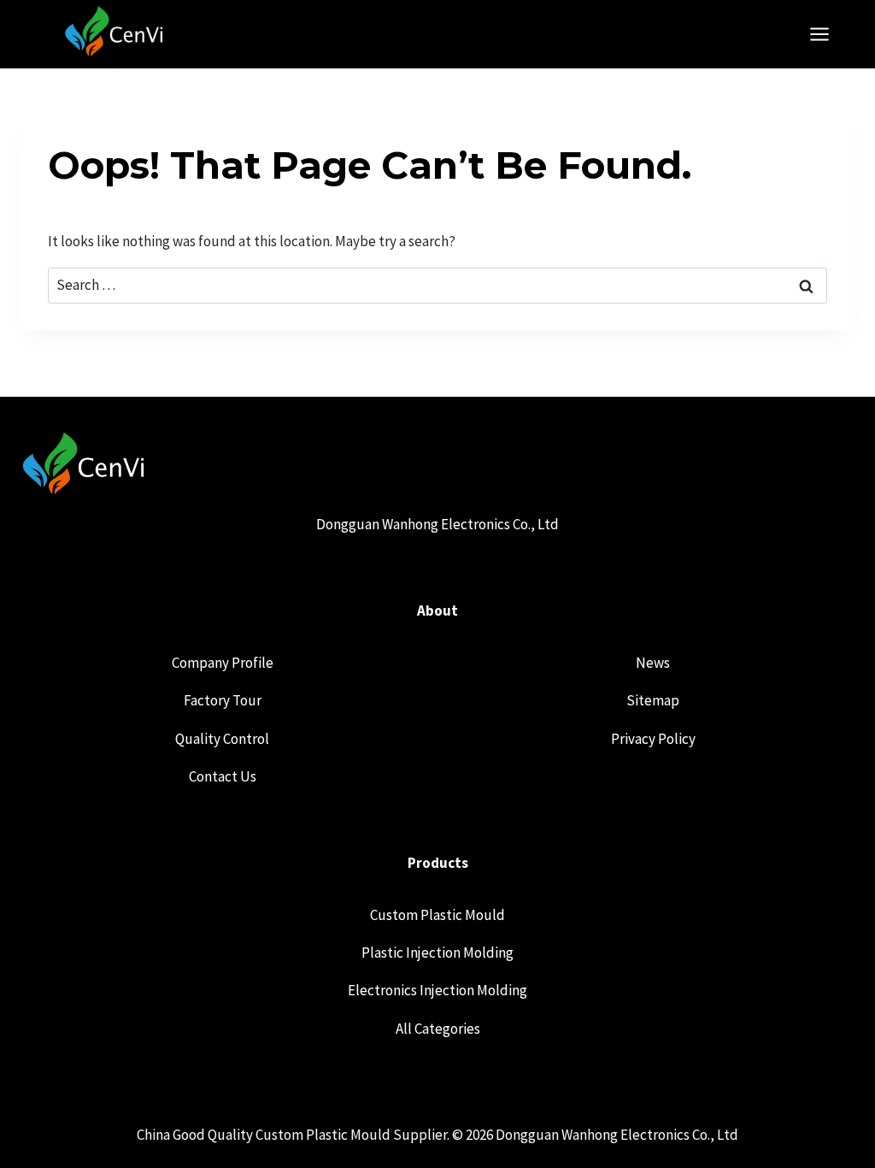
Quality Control (222, 738)
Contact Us (222, 776)
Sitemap (652, 700)
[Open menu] (828, 34)
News (653, 662)
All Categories (438, 1028)
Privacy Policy (653, 738)
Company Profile (222, 662)
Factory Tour (222, 700)
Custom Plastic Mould (437, 914)
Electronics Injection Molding (437, 990)
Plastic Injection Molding (437, 952)
